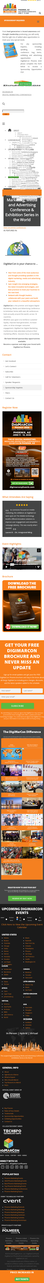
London (28, 997)
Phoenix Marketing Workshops (15, 1220)
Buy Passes (8, 1108)
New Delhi (28, 1008)
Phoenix (28, 951)
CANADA (26, 969)
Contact (6, 354)
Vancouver (28, 978)
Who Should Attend (11, 1080)
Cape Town (7, 994)
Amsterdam (8, 969)
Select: (2, 917)
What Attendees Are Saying (17, 497)
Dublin (6, 975)
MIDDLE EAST (7, 978)
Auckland (28, 1022)
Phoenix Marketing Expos (13, 1191)
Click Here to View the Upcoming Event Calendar (22, 926)
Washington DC (30, 962)
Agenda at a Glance (11, 1075)
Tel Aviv (6, 984)
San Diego (28, 954)
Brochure (7, 576)
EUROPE (5, 966)
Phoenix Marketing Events (13, 1178)
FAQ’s (7, 393)
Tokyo (27, 1015)
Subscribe (9, 371)
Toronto (28, 975)
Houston (7, 959)
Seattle (27, 959)
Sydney (27, 1028)
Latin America (8, 1015)
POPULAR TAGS (10, 1174)
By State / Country (29, 919)
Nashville (28, 941)
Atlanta (6, 938)
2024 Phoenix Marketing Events (15, 1181)
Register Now (10, 407)
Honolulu (7, 957)
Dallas (6, 949)
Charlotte (7, 943)
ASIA (25, 1004)
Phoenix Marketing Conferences (15, 1189)
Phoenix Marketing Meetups (14, 1212)
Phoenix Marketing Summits (14, 1218)
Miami (27, 938)
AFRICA (4, 988)
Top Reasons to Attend (12, 1082)
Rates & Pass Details (11, 1111)
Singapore (28, 1013)
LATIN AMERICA (29, 982)
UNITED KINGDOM (30, 994)
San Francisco (29, 957)
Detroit (6, 954)
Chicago (6, 946)
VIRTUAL (5, 1001)
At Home (7, 1009)
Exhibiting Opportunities (12, 1119)
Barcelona (7, 972)
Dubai (6, 982)
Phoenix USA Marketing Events (34, 1240)
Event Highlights (11, 543)
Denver (6, 951)
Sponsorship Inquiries (14, 387)
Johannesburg (8, 997)
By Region (40, 919)
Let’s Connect (10, 366)
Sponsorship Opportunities (14, 1116)
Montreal (28, 972)
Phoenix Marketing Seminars (14, 1215)
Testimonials (8, 1113)
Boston (6, 941)
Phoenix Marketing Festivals (14, 1207)
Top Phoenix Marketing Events (15, 1186)
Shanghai (28, 1010)
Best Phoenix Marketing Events (15, 1183)
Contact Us (9, 398)
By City (20, 919)
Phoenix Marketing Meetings (14, 1210)
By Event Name (11, 919)
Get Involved (10, 361)
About (6, 1072)
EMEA (5, 1012)
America (6, 1004)
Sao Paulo (28, 990)
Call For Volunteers (12, 377)
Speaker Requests (12, 382)
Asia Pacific (7, 1007)
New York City (29, 943)
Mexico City (29, 985)
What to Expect (9, 1077)
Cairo (6, 991)
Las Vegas (7, 962)
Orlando (28, 946)
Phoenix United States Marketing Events (21, 1240)
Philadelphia (29, 949)
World (6, 1017)
